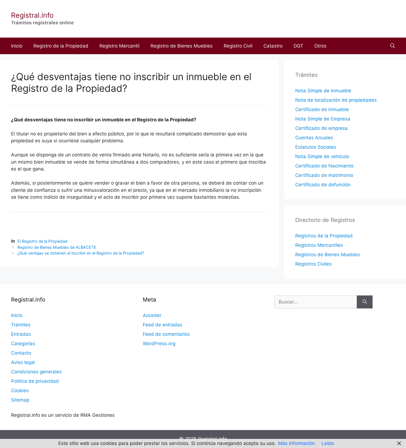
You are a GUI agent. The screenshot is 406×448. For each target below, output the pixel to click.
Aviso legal (23, 362)
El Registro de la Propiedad (42, 241)
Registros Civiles (313, 264)
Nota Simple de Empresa (322, 119)
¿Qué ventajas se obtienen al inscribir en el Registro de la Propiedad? (80, 253)
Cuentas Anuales (314, 137)
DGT (298, 46)
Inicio (16, 46)
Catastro (273, 46)
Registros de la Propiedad (324, 236)
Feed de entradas (162, 325)
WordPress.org (159, 343)
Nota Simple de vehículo (322, 156)
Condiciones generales (36, 371)
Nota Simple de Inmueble (323, 90)
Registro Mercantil (119, 46)
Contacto (21, 353)
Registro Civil (238, 46)
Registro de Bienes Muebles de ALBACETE (56, 247)
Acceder (152, 315)
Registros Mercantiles (319, 245)
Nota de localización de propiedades (336, 100)
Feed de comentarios (166, 334)
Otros (320, 46)
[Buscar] (365, 302)
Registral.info (32, 15)
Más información (296, 443)
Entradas (21, 334)
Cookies (20, 390)
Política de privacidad (35, 381)
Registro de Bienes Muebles (182, 46)
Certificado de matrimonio (324, 175)
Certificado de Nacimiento (324, 166)
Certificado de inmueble (322, 109)
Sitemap (20, 400)
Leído (327, 443)
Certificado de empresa (321, 128)
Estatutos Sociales (315, 147)
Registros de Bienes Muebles (327, 254)
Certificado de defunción (322, 184)
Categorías (23, 343)
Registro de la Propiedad (60, 46)
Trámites (20, 325)
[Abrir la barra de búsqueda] (392, 46)
